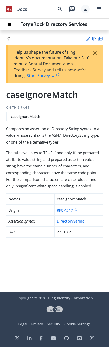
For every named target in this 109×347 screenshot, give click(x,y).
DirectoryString (70, 221)
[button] (85, 9)
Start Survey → (41, 75)
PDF (100, 39)
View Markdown (94, 39)
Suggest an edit (88, 39)
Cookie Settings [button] (77, 324)
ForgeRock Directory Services (53, 24)
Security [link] (53, 324)
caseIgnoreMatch (25, 116)
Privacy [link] (37, 324)
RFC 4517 (65, 210)
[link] (9, 9)
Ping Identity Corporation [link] (70, 298)
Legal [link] (22, 324)
